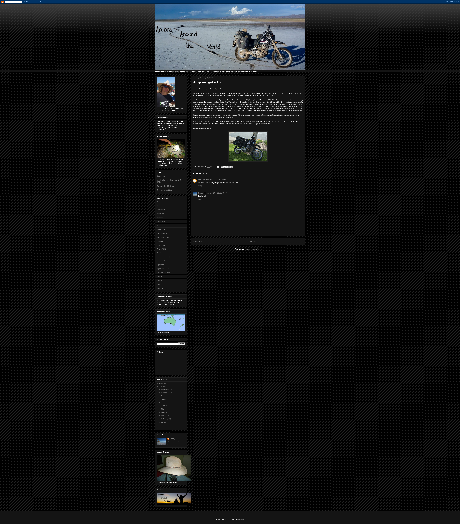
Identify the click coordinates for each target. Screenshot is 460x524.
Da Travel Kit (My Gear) (166, 186)
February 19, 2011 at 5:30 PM (216, 193)
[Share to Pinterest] (231, 167)
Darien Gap (161, 229)
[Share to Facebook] (229, 167)
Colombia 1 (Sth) (163, 237)
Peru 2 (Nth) (161, 245)
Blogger (241, 519)
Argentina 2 (161, 265)
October (164, 396)
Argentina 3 (161, 261)
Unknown (201, 179)
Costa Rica (161, 221)
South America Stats (164, 190)
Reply (200, 186)
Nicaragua (160, 218)
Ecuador (160, 241)
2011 (161, 386)
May (163, 409)
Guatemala (161, 210)
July (163, 402)
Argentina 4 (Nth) (163, 257)
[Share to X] (227, 167)
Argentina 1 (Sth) (163, 269)
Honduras (160, 214)
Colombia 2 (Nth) (163, 233)
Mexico (159, 206)
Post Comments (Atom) (253, 249)
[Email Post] (218, 167)
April (163, 412)
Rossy (200, 193)
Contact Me (161, 176)
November (165, 392)
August (164, 399)
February (165, 419)
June (163, 406)
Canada (160, 202)
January (164, 422)
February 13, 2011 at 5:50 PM (216, 179)
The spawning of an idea (170, 425)
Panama (160, 225)
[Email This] (222, 167)
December (165, 389)
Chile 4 (159, 276)
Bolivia (159, 253)
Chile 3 (159, 280)
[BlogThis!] (224, 167)
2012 (161, 383)
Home (253, 241)
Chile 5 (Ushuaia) (163, 272)
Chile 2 (159, 284)
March (164, 415)
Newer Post (197, 241)
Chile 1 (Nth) (161, 288)
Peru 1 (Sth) (161, 249)
